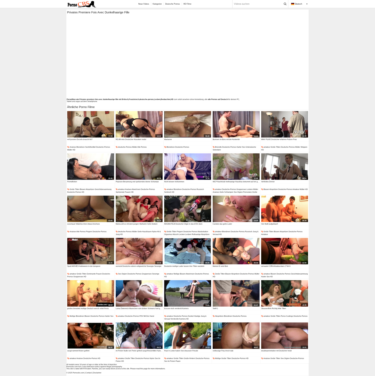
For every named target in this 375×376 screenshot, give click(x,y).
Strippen (304, 147)
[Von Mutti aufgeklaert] (284, 209)
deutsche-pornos (103, 147)
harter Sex (241, 147)
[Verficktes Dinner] (284, 166)
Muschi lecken (179, 234)
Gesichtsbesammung (103, 189)
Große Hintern (189, 358)
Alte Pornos (142, 147)
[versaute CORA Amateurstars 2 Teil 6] (284, 251)
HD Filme (187, 4)
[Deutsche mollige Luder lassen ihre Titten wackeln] (187, 251)
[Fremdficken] (90, 166)
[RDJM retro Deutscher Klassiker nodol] (139, 124)
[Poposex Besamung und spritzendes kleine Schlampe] (139, 166)
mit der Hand (149, 316)
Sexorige (155, 274)
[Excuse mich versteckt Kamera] (187, 293)
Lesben (250, 189)
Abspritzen (90, 189)
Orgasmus (168, 234)
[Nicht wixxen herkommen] (187, 166)
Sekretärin (217, 150)
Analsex (73, 147)
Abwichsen (136, 189)
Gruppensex (241, 189)
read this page (142, 369)
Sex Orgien (238, 192)
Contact (88, 373)
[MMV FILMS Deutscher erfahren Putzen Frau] (284, 124)
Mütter (69, 150)
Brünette (218, 147)
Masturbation (203, 232)
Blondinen (80, 147)
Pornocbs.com (78, 373)
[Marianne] (187, 124)
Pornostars (247, 192)
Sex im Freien (169, 361)
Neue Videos (143, 4)
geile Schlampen (226, 192)
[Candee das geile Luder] (236, 209)
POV (141, 316)
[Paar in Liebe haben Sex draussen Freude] (187, 335)
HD (74, 150)
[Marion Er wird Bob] (236, 251)
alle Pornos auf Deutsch (218, 99)
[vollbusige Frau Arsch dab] (236, 335)
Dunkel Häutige (194, 316)
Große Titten (275, 147)
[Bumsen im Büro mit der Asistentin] (236, 124)
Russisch (200, 189)
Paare (178, 361)
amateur (267, 147)
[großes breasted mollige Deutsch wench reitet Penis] (90, 293)
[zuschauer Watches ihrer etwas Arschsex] (90, 209)
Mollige (176, 274)
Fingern (89, 232)
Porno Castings (287, 316)
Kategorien (157, 4)
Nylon (154, 232)
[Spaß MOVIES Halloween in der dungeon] (90, 251)
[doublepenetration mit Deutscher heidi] (284, 335)
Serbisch (167, 192)
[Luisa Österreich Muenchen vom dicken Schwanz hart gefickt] (139, 293)
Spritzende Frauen (123, 192)
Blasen (82, 189)
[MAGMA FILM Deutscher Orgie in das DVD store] (187, 209)
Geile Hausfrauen (145, 232)
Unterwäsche (251, 147)
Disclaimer (97, 373)
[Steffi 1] (236, 293)
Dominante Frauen (94, 274)
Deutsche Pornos (172, 4)
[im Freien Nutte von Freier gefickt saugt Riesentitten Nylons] (139, 335)
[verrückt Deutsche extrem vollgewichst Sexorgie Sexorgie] (139, 251)
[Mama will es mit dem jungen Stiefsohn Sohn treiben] (139, 209)
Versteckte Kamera (178, 319)
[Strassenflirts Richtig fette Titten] (284, 293)
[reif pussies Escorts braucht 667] (90, 124)
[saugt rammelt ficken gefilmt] (90, 335)
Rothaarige (196, 234)
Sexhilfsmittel (90, 147)
